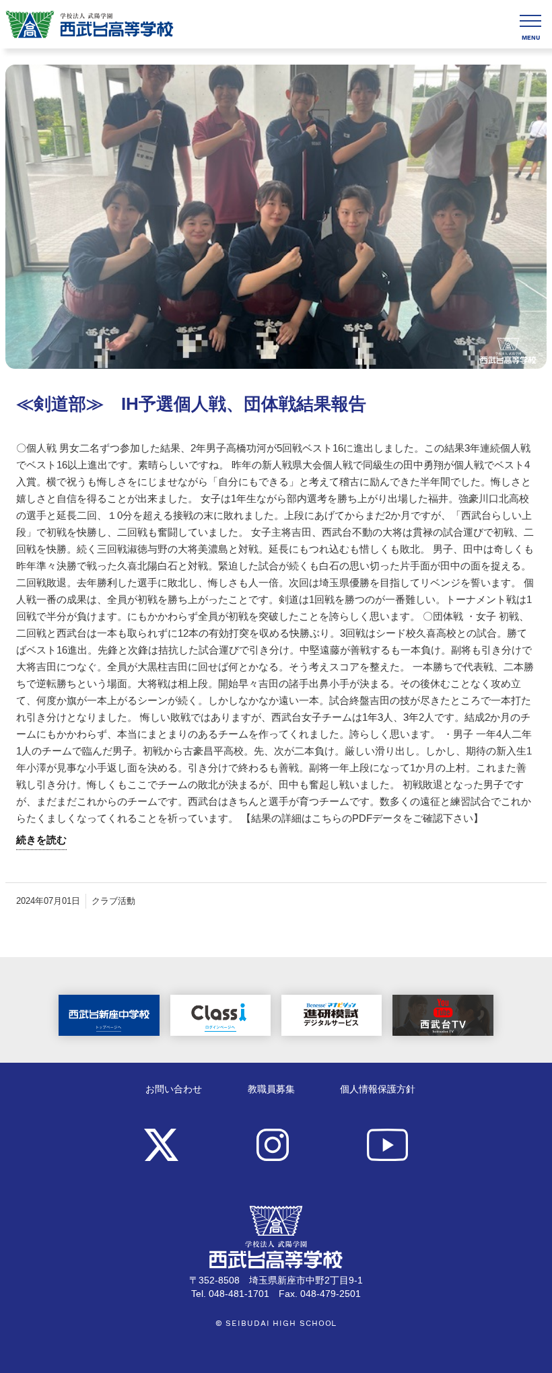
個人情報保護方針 (377, 1089)
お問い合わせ (173, 1089)
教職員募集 (271, 1089)
